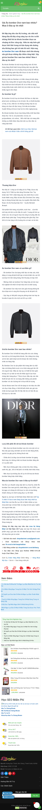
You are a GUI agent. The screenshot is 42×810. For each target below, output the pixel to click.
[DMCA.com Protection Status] (21, 808)
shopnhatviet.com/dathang (28, 547)
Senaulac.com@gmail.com (13, 769)
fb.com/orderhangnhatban (16, 544)
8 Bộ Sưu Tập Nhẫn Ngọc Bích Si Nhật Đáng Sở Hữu (17, 604)
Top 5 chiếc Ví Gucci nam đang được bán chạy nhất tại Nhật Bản (20, 499)
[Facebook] (2, 773)
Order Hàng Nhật (14, 558)
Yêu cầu (35, 795)
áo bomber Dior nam (10, 51)
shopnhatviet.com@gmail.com (28, 539)
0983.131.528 (12, 766)
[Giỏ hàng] (39, 3)
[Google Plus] (10, 773)
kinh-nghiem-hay (14, 14)
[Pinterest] (13, 773)
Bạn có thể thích (8, 645)
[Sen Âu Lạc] (21, 3)
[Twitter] (6, 773)
